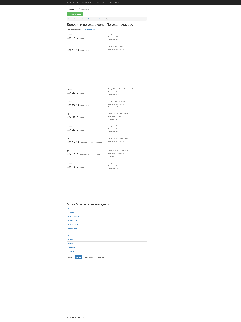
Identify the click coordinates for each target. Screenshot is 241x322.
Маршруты (100, 257)
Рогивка (70, 243)
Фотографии (89, 257)
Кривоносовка (72, 228)
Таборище (71, 247)
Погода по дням (89, 29)
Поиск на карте (101, 2)
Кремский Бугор (73, 224)
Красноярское (72, 220)
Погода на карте (114, 2)
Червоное (71, 251)
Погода (78, 257)
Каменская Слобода (74, 216)
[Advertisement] (107, 71)
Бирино (70, 209)
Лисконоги (71, 232)
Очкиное (71, 236)
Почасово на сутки (74, 29)
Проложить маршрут (87, 2)
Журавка (71, 212)
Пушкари (71, 239)
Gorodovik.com (72, 2)
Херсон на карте (74, 14)
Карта (70, 257)
